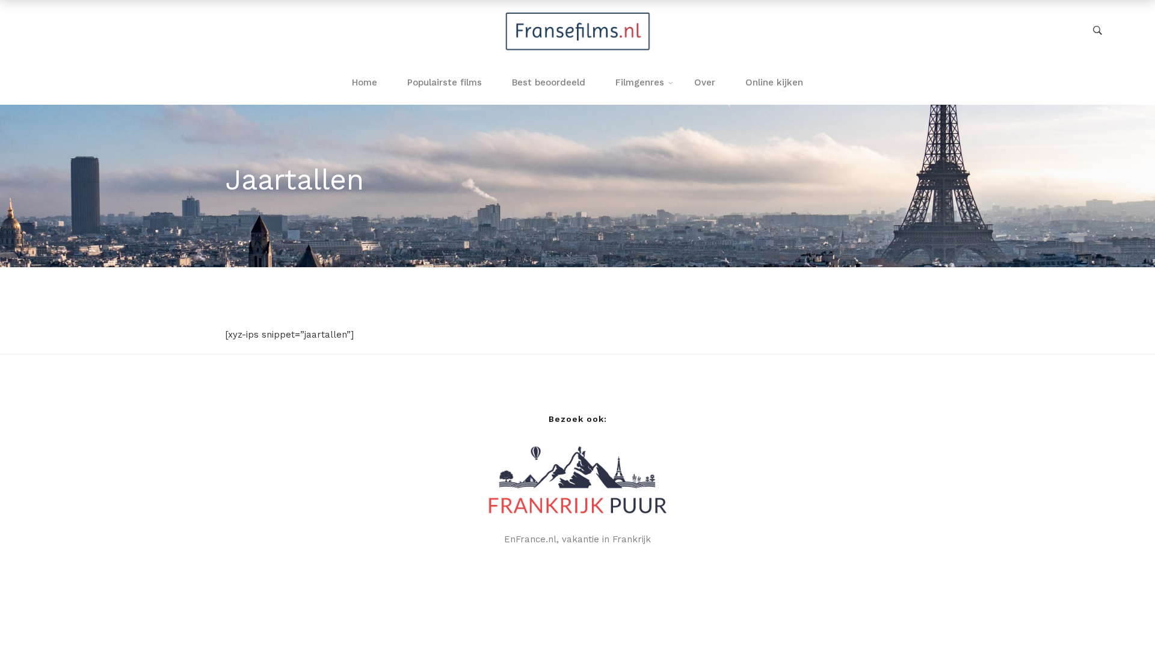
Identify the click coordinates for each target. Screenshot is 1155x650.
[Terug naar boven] (1122, 617)
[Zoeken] (1097, 30)
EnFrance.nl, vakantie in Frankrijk (577, 539)
